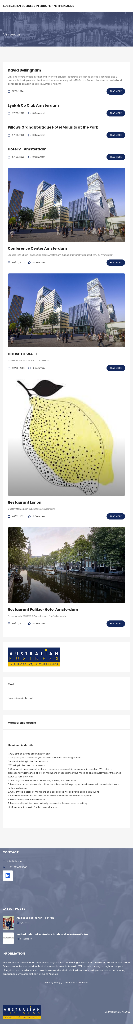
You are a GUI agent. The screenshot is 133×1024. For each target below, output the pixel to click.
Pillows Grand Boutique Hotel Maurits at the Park (53, 127)
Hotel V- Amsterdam (27, 149)
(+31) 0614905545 (17, 867)
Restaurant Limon (24, 502)
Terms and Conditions (75, 982)
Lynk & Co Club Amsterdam (33, 105)
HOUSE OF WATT (22, 353)
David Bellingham (24, 70)
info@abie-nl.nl (16, 861)
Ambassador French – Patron (35, 918)
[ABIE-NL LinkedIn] (8, 875)
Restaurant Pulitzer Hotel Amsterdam (43, 609)
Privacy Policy (52, 982)
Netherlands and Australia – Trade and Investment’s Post (53, 934)
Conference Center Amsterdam (37, 248)
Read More (116, 91)
